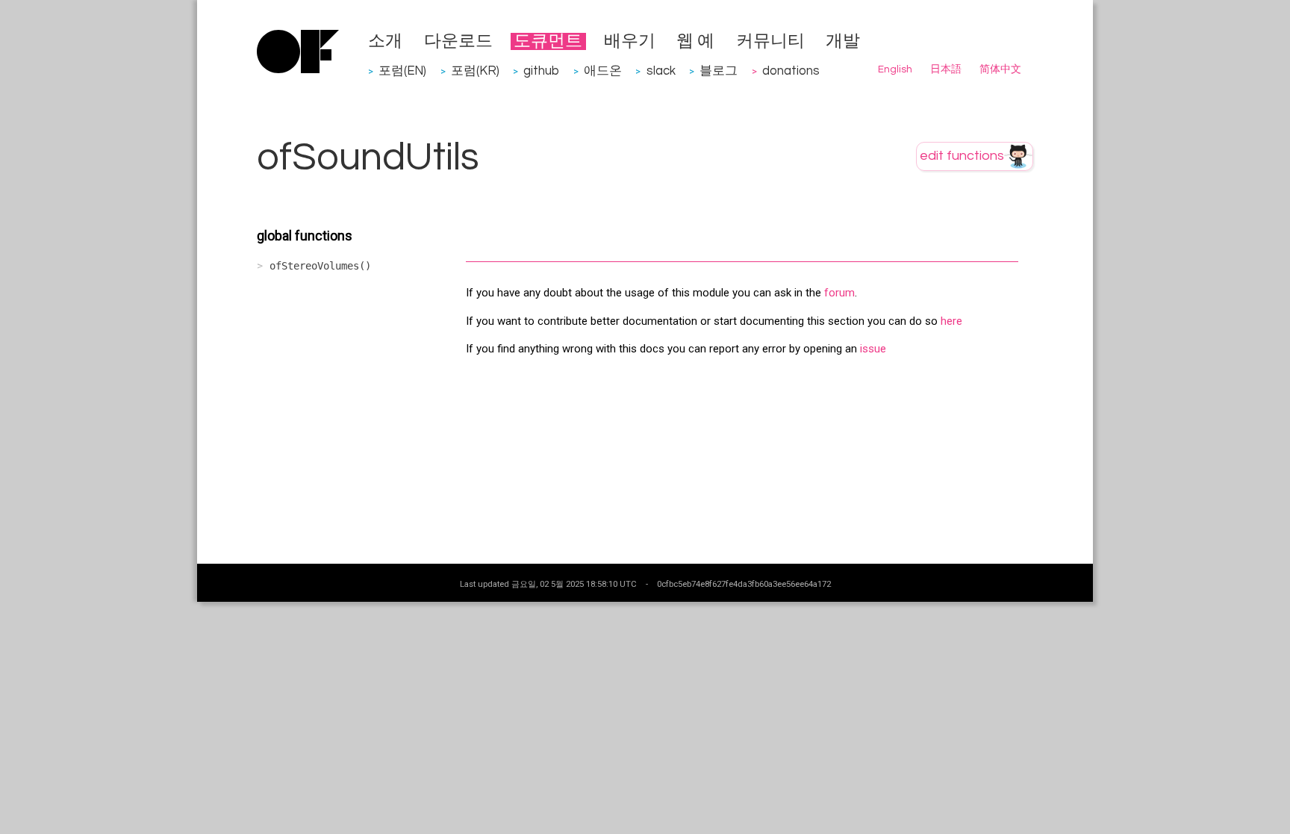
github (541, 70)
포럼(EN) (402, 70)
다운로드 (458, 41)
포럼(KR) (475, 70)
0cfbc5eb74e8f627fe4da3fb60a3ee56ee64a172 (744, 584)
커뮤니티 (770, 41)
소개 (385, 41)
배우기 (629, 41)
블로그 (718, 70)
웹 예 (695, 41)
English (895, 69)
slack (661, 70)
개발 (843, 41)
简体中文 (1000, 69)
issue (873, 348)
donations (791, 70)
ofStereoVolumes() (320, 266)
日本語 (946, 69)
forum (839, 292)
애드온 (603, 70)
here (951, 321)
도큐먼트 (548, 41)
